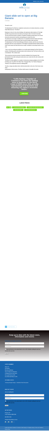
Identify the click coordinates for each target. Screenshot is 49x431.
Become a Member (9, 370)
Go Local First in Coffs (10, 375)
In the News (7, 20)
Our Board (7, 368)
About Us (7, 366)
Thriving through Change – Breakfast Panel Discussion (16, 382)
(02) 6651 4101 (8, 416)
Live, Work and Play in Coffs (11, 376)
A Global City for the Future (11, 373)
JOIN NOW (42, 1)
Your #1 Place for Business (11, 371)
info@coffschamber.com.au (11, 419)
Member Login (36, 1)
